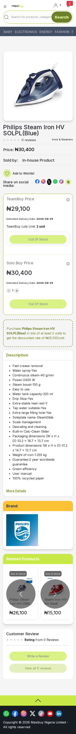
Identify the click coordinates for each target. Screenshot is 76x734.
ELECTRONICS (26, 32)
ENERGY (45, 32)
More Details (16, 491)
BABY (8, 32)
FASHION (62, 32)
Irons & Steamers (62, 139)
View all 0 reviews (38, 668)
